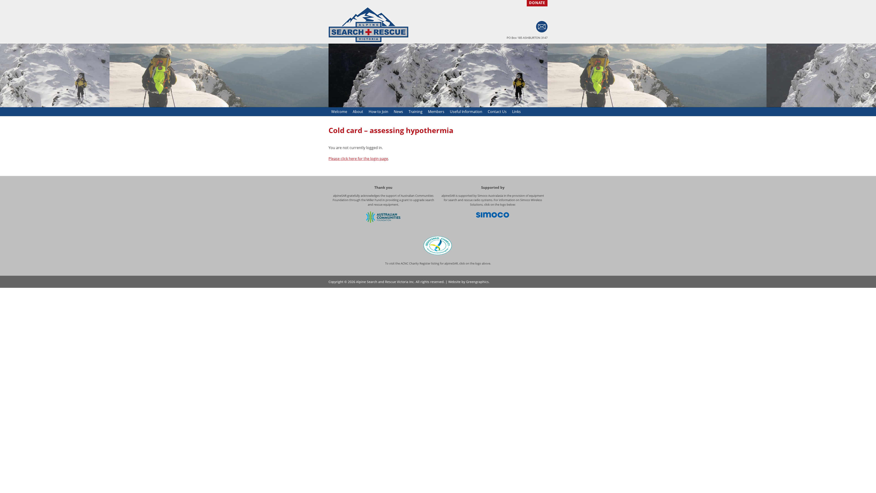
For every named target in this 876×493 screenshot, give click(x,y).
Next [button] (866, 75)
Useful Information (466, 111)
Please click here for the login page (358, 158)
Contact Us (497, 111)
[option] (438, 75)
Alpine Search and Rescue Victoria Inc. (385, 282)
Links (516, 111)
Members (436, 111)
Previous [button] (9, 75)
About (358, 111)
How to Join (378, 111)
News (398, 111)
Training (415, 111)
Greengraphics (477, 282)
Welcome (339, 111)
